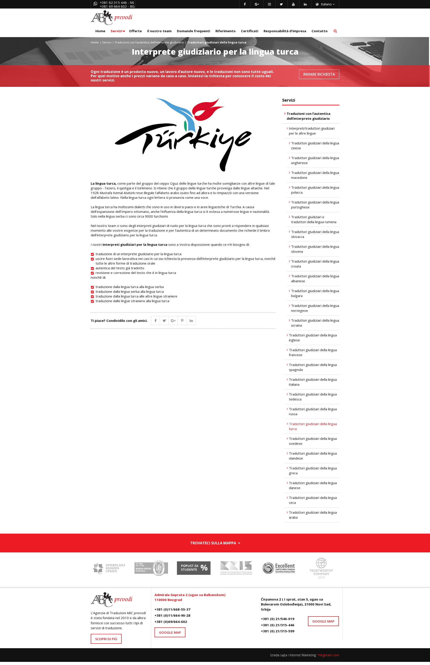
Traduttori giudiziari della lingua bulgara (315, 293)
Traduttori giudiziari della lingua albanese (315, 278)
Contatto (320, 31)
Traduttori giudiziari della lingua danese (313, 485)
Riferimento (225, 31)
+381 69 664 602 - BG (117, 6)
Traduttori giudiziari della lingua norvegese (315, 308)
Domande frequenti (193, 31)
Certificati (249, 31)
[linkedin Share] (191, 320)
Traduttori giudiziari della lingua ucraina (315, 323)
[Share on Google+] (173, 320)
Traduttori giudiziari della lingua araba (313, 515)
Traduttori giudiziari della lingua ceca (313, 500)
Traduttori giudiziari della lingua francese (313, 352)
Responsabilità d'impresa (285, 31)
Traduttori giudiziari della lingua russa (313, 411)
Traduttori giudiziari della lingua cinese (315, 145)
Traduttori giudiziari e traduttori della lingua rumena (313, 219)
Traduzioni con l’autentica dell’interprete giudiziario (149, 42)
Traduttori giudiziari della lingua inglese (313, 337)
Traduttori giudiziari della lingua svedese (313, 441)
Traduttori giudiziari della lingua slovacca (315, 234)
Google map (170, 632)
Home (100, 31)
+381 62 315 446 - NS (117, 2)
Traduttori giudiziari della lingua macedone (315, 175)
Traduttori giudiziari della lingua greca (313, 470)
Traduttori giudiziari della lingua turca (313, 426)
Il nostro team (159, 31)
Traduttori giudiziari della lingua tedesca (313, 397)
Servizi (116, 31)
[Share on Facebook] (155, 320)
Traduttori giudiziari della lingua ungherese (315, 160)
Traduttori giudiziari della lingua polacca (315, 190)
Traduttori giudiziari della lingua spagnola (313, 367)
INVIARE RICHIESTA (319, 74)
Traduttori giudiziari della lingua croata (315, 264)
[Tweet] (164, 320)
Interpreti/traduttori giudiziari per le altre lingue (312, 131)
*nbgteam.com (328, 655)
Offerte (135, 31)
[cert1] (151, 569)
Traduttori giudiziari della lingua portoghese (315, 205)
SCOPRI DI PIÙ (106, 639)
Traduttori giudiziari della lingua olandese (313, 456)
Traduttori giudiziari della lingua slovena (315, 249)
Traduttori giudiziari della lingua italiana (313, 382)
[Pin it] (182, 320)
